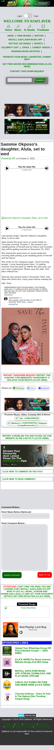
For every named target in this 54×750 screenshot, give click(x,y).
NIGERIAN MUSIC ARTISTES (25, 51)
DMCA (19, 724)
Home (8, 30)
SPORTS (38, 43)
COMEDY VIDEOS (41, 47)
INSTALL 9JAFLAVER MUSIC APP (25, 39)
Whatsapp (19, 388)
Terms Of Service (42, 726)
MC (14, 158)
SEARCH (39, 80)
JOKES (25, 47)
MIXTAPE (39, 36)
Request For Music (24, 726)
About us (10, 724)
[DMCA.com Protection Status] (27, 716)
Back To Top (44, 575)
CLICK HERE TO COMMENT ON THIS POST (22, 471)
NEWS (11, 36)
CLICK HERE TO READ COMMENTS (19, 479)
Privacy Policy (30, 724)
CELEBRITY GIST (10, 47)
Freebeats (43, 30)
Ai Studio (29, 30)
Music (17, 30)
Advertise (8, 726)
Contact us (43, 724)
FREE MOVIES (24, 36)
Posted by (7, 158)
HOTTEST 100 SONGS (20, 43)
